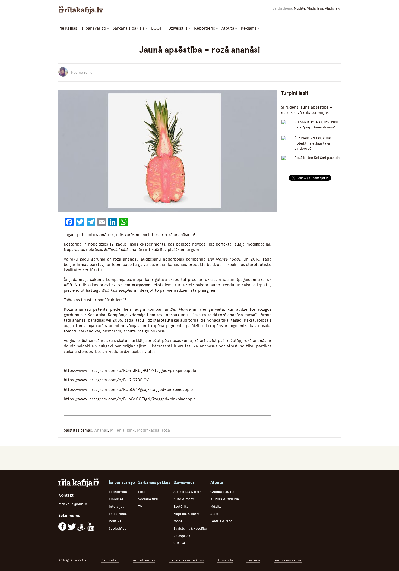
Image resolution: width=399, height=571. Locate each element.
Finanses (116, 499)
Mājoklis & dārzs (186, 514)
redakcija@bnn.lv (72, 504)
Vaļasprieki (182, 536)
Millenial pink (122, 430)
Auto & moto (183, 499)
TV (140, 506)
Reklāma (253, 560)
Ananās (101, 430)
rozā (166, 430)
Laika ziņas (118, 514)
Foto (142, 492)
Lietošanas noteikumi (186, 560)
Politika (115, 521)
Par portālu (110, 560)
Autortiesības (144, 560)
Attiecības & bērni (188, 492)
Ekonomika (118, 492)
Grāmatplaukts (222, 492)
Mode (177, 521)
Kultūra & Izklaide (224, 499)
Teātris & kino (221, 521)
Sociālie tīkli (148, 499)
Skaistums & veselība (190, 528)
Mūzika (216, 506)
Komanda (225, 560)
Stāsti (215, 514)
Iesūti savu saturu (288, 560)
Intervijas (116, 506)
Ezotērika (181, 506)
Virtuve (179, 543)
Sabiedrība (117, 528)
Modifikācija (148, 430)
